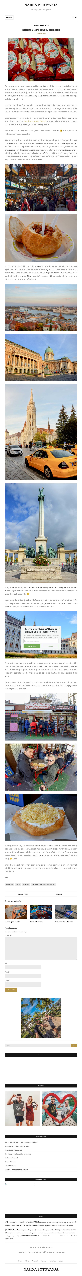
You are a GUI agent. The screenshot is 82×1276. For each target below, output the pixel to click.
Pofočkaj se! (32, 646)
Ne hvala (50, 646)
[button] (41, 630)
